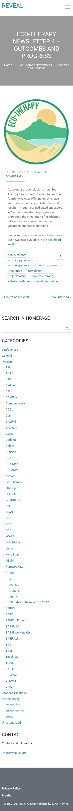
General (7, 355)
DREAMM (12, 470)
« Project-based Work (16, 297)
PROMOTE (13, 591)
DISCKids (12, 464)
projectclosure (17, 276)
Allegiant (32, 804)
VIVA (9, 687)
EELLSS (11, 494)
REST (9, 614)
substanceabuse (19, 281)
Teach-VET (13, 656)
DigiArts (11, 452)
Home (8, 65)
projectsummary (43, 276)
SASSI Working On (18, 632)
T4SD (9, 650)
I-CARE (10, 536)
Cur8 (9, 415)
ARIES (10, 373)
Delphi (10, 446)
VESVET (11, 681)
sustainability (11, 699)
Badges (11, 385)
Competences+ (15, 403)
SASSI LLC (13, 626)
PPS (8, 578)
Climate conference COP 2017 (29, 602)
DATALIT (11, 427)
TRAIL (10, 662)
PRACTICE (12, 584)
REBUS (10, 608)
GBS (8, 518)
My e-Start (12, 554)
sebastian (40, 172)
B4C (8, 379)
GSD (9, 530)
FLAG (9, 512)
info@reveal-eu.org (14, 753)
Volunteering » (61, 297)
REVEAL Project (16, 620)
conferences (10, 349)
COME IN (11, 397)
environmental (15, 710)
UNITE (10, 669)
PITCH (10, 572)
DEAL (9, 433)
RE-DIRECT (13, 597)
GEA (8, 524)
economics (13, 704)
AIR (8, 367)
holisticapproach (48, 265)
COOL (9, 409)
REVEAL (12, 5)
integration (15, 270)
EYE (8, 506)
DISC (9, 458)
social (9, 716)
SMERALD (12, 638)
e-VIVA (10, 476)
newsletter (35, 270)
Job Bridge (13, 542)
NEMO (10, 560)
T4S (8, 644)
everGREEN (13, 500)
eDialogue (12, 488)
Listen (10, 548)
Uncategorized (11, 722)
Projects (7, 361)
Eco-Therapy (14, 176)
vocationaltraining (48, 281)
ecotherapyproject (19, 265)
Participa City (14, 566)
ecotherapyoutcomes (22, 260)
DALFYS (11, 421)
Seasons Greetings (14, 693)
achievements (17, 255)
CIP (8, 391)
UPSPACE (12, 675)
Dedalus (11, 439)
